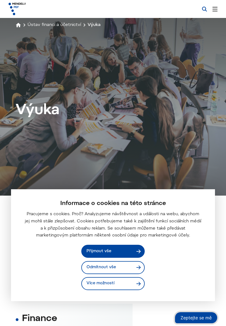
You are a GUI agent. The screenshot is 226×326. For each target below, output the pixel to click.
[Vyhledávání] (204, 9)
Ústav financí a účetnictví (54, 25)
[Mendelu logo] (38, 9)
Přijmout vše (99, 251)
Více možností (100, 283)
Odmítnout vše (101, 267)
